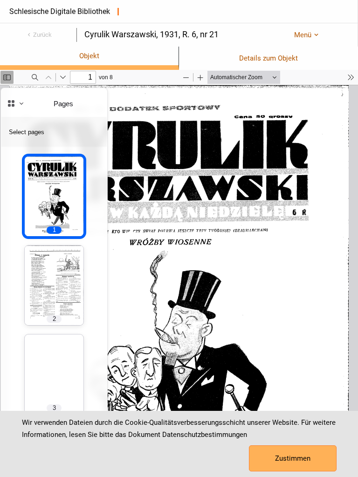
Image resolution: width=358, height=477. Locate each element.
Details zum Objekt (268, 58)
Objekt (89, 56)
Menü (302, 35)
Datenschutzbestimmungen (204, 434)
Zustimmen (292, 458)
